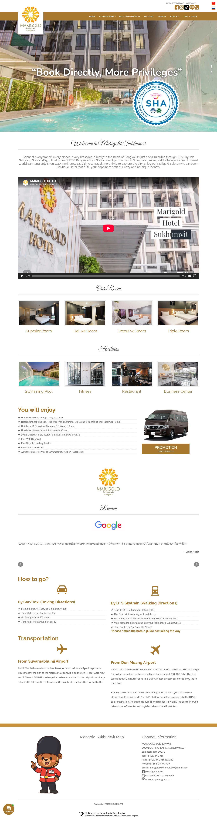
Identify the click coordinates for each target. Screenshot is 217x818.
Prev (20, 564)
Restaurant (131, 391)
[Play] (22, 276)
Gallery (162, 16)
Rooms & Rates (106, 16)
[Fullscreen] (195, 276)
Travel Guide (190, 16)
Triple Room (178, 331)
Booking (148, 16)
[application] (108, 228)
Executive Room (132, 331)
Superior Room (39, 331)
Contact (174, 16)
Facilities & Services (129, 16)
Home (92, 16)
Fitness (85, 391)
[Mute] (189, 276)
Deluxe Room (85, 331)
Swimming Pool (39, 391)
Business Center (178, 391)
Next (196, 564)
